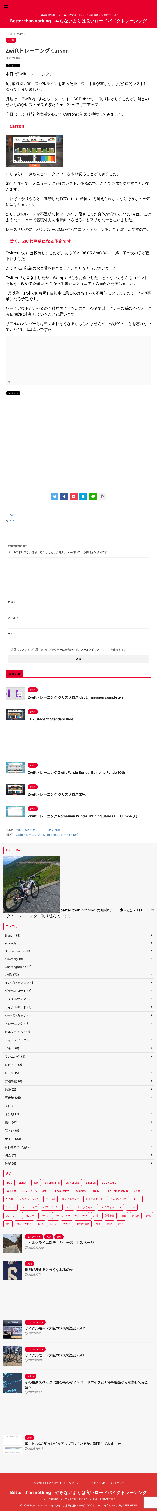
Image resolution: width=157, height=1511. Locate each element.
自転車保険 (83, 1223)
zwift (13, 514)
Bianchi (23, 1182)
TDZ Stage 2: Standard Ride (50, 719)
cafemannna (52, 1182)
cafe (36, 1182)
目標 (40, 1223)
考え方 (67, 1223)
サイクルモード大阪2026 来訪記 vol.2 (55, 1328)
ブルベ (132, 1207)
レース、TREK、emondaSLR (70, 1215)
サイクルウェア (70, 1199)
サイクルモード (94, 1199)
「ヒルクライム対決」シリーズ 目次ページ (59, 1243)
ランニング (12, 1215)
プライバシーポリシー (74, 1483)
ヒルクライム (85, 1207)
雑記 (120, 1223)
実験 (148, 1215)
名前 (12, 602)
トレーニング (29, 1207)
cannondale (73, 1182)
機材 (8, 1223)
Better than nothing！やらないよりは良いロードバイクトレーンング (78, 20)
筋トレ (53, 1223)
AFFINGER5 (130, 1505)
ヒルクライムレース (110, 1207)
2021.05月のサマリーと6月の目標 (38, 830)
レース (44, 1215)
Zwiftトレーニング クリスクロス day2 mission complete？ (76, 697)
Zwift (13, 520)
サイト (12, 633)
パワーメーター (52, 1207)
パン (69, 1207)
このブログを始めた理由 (45, 1483)
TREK (96, 1190)
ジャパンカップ (118, 1199)
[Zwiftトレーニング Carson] (83, 496)
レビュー (29, 1215)
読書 (98, 1223)
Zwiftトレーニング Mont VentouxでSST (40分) (48, 835)
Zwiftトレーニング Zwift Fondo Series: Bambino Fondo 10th (76, 773)
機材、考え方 (24, 1223)
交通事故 (109, 1215)
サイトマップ (117, 1483)
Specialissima (61, 1190)
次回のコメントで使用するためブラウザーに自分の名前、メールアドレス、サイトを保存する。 (68, 649)
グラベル (51, 1199)
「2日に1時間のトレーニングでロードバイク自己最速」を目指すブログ (78, 1498)
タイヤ (137, 1199)
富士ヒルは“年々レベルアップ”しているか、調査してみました (73, 1444)
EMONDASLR (109, 1182)
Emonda (91, 1182)
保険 (123, 1215)
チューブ (11, 1207)
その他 (9, 1199)
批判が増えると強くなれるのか (49, 1269)
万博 (95, 1215)
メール (13, 617)
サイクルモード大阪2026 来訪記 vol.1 (54, 1355)
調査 (109, 1223)
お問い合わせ (98, 1483)
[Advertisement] (78, 442)
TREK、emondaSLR (116, 1190)
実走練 (136, 1215)
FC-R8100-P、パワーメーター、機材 (26, 1190)
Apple (9, 1182)
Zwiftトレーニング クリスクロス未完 (57, 794)
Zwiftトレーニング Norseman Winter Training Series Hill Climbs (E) (82, 816)
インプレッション (29, 1199)
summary (81, 1190)
